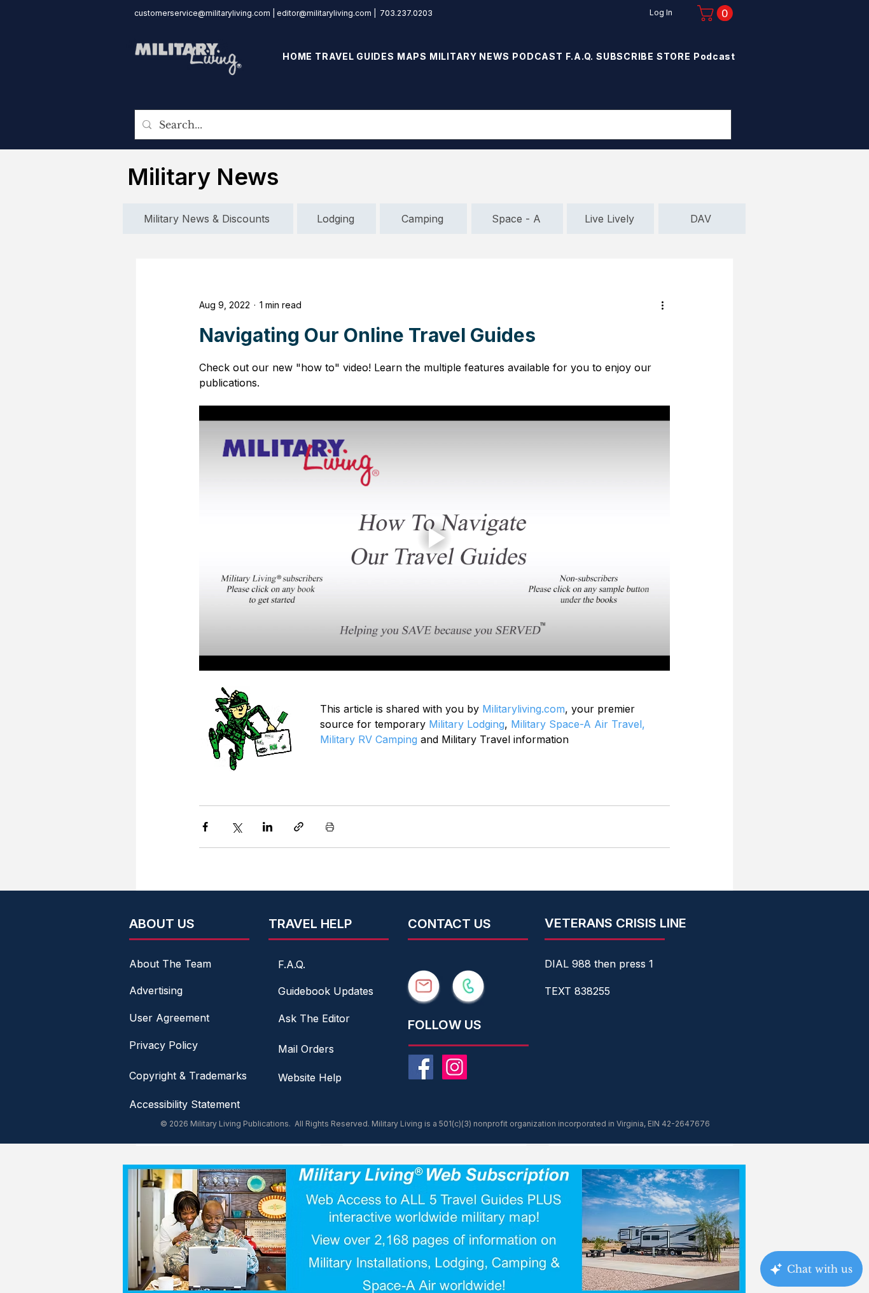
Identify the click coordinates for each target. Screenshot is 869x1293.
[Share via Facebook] (205, 827)
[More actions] (662, 304)
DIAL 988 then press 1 (599, 963)
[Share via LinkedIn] (267, 827)
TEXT (559, 991)
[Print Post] (330, 827)
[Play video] (434, 538)
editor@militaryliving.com (324, 13)
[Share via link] (299, 827)
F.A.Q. (291, 964)
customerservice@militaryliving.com (202, 13)
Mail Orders (306, 1049)
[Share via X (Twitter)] (236, 827)
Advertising (156, 990)
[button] (717, 13)
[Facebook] (420, 1067)
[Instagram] (454, 1067)
